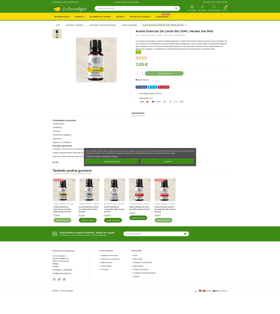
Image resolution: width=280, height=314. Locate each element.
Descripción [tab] (138, 113)
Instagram (59, 279)
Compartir (142, 87)
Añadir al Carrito (62, 220)
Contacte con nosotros (63, 251)
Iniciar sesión (106, 266)
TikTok (64, 279)
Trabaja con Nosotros (109, 255)
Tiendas (136, 276)
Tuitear (154, 87)
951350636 (134, 2)
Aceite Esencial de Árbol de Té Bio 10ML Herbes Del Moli (89, 209)
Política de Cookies (141, 269)
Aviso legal (137, 259)
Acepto (167, 161)
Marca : (138, 35)
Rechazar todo (112, 161)
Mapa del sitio (106, 262)
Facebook (54, 279)
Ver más (55, 162)
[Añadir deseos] (73, 180)
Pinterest (164, 87)
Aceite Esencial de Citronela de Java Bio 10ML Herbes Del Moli (62, 209)
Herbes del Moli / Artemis (152, 35)
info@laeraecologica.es (61, 273)
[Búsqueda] (176, 8)
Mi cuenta (105, 269)
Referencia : (169, 35)
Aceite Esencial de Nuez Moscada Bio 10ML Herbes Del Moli (165, 209)
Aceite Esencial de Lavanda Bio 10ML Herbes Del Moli (114, 209)
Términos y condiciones (142, 262)
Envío (135, 255)
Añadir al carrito (164, 73)
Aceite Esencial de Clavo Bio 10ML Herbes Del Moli (139, 208)
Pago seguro (138, 266)
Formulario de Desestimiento (144, 273)
